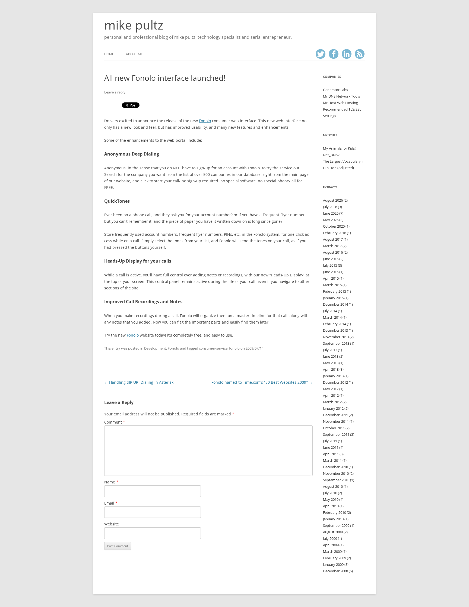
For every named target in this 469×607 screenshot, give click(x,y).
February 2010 (334, 512)
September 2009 (336, 525)
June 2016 (330, 258)
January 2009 (333, 564)
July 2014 (330, 310)
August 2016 (333, 252)
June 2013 (330, 356)
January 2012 (333, 408)
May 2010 (330, 499)
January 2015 (333, 297)
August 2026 (333, 200)
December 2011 (335, 414)
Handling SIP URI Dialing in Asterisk (138, 382)
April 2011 (331, 453)
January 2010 (333, 518)
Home (109, 54)
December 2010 (335, 466)
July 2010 (330, 492)
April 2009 (331, 545)
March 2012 (332, 401)
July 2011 (330, 440)
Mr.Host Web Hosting (340, 102)
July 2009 (330, 538)
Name (111, 482)
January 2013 (333, 375)
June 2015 (330, 271)
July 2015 (330, 265)
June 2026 (330, 213)
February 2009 (334, 558)
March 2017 (332, 245)
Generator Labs (335, 89)
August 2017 (333, 239)
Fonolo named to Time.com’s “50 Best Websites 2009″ (262, 382)
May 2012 (330, 388)
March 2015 (332, 284)
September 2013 (336, 343)
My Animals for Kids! (339, 148)
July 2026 (330, 206)
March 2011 (332, 460)
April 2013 (331, 369)
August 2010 (333, 486)
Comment (114, 422)
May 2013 (330, 362)
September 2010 (336, 479)
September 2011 (336, 434)
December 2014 (335, 304)
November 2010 (336, 473)
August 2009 (333, 531)
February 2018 (334, 232)
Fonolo (205, 120)
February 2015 (334, 291)
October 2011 (334, 427)
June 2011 (330, 447)
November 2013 (336, 336)
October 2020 (334, 226)
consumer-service (213, 348)
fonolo (234, 348)
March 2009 (332, 551)
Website (111, 524)
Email (111, 503)
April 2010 (331, 505)
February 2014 (334, 323)
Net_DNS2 (331, 154)
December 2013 (335, 330)
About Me (134, 54)
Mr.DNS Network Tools (341, 96)
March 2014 (332, 317)
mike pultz (133, 25)
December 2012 (335, 382)
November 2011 (336, 421)
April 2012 (331, 395)
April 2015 (331, 278)
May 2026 (330, 219)
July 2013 (330, 349)
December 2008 (335, 571)
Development (155, 348)
